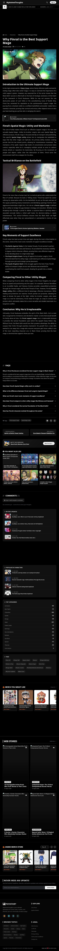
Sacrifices (22, 934)
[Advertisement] (29, 19)
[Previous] (51, 847)
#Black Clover (21, 671)
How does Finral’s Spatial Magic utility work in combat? (21, 386)
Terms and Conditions (37, 936)
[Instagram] (13, 916)
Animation (6, 925)
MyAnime (14, 2)
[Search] (47, 2)
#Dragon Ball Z (9, 667)
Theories (11, 937)
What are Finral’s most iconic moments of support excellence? (24, 396)
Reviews (16, 934)
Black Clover (25, 88)
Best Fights (23, 925)
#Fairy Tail (8, 660)
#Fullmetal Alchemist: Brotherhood (35, 667)
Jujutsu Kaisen (35, 910)
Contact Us (34, 939)
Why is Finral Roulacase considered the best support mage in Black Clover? (28, 371)
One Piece (34, 907)
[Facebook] (4, 916)
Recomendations (8, 934)
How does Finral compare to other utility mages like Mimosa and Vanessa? (28, 401)
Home (5, 35)
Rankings (14, 931)
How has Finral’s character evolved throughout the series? (22, 411)
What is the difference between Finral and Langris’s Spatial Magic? (25, 391)
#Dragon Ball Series (44, 660)
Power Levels (7, 931)
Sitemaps (33, 931)
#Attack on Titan (9, 664)
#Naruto (35, 660)
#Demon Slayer (32, 664)
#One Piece (41, 664)
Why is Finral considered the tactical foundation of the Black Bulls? (25, 406)
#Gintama (48, 667)
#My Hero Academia (10, 671)
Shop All (53, 687)
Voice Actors (18, 937)
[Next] (55, 847)
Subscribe (50, 887)
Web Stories (34, 926)
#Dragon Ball (16, 660)
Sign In (53, 2)
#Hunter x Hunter (20, 667)
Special (5, 937)
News (23, 928)
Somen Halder (7, 46)
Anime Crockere (14, 925)
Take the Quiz (48, 443)
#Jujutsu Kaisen (26, 660)
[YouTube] (8, 916)
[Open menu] (4, 2)
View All (52, 741)
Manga (18, 928)
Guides (12, 928)
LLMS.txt (33, 928)
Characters (13, 35)
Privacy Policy (35, 934)
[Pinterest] (17, 916)
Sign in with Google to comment (14, 500)
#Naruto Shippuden (21, 664)
